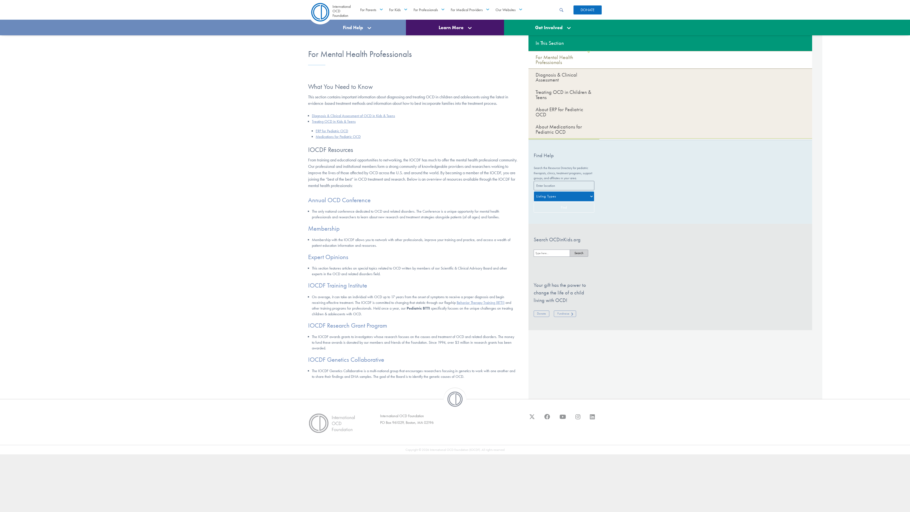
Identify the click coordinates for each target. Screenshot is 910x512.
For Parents (368, 10)
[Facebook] (547, 419)
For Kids (395, 10)
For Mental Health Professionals (554, 59)
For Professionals (426, 10)
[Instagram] (578, 419)
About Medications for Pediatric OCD (559, 129)
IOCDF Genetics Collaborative (346, 359)
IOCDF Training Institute (337, 285)
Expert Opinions (328, 257)
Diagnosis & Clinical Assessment (556, 77)
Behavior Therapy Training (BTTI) (481, 302)
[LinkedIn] (592, 419)
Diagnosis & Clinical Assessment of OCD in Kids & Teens (353, 116)
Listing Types (546, 196)
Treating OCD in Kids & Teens (334, 121)
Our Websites (506, 10)
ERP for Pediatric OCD (332, 131)
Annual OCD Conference (339, 200)
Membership (324, 228)
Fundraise (563, 313)
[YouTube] (562, 419)
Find (564, 207)
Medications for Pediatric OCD (338, 136)
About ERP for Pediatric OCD (559, 112)
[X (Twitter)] (532, 419)
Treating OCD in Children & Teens (563, 94)
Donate (588, 10)
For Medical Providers (467, 10)
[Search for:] (552, 253)
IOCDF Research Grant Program (347, 325)
